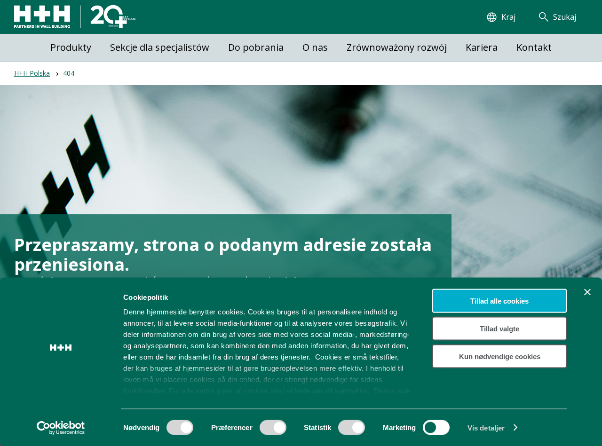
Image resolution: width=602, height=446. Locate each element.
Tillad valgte (499, 328)
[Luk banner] (587, 292)
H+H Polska (32, 73)
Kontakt (534, 47)
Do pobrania (256, 47)
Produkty (70, 47)
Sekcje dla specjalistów (159, 47)
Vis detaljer (486, 427)
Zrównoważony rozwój (397, 47)
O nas (315, 47)
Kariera (482, 47)
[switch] (273, 430)
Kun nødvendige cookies (499, 356)
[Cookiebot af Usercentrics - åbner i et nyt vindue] (61, 428)
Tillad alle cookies (499, 301)
